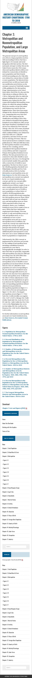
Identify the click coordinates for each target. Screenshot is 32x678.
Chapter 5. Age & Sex (7, 492)
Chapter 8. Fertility (7, 504)
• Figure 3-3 (5, 468)
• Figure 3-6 (5, 480)
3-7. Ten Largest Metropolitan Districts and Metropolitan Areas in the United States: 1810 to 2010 (15, 394)
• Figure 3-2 (5, 464)
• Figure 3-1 (5, 460)
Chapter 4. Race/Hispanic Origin (10, 488)
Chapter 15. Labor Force (8, 531)
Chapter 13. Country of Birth (9, 524)
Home (3, 419)
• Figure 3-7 (5, 484)
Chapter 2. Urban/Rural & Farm (10, 452)
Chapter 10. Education (8, 512)
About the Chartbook (7, 423)
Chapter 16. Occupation (8, 535)
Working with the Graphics (9, 427)
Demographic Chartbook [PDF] (12, 560)
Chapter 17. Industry (7, 539)
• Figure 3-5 (5, 476)
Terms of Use (5, 431)
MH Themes (24, 676)
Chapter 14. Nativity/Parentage (10, 527)
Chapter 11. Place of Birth (9, 516)
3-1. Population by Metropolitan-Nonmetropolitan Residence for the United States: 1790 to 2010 (15, 334)
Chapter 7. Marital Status (9, 500)
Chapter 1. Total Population (9, 448)
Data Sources (7, 175)
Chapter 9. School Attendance (10, 508)
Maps (3, 444)
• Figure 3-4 (5, 472)
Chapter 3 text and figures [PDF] (14, 408)
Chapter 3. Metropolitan (8, 456)
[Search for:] (16, 546)
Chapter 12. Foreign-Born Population (11, 520)
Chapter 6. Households (8, 496)
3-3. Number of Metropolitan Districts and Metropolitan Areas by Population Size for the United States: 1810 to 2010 (15, 352)
